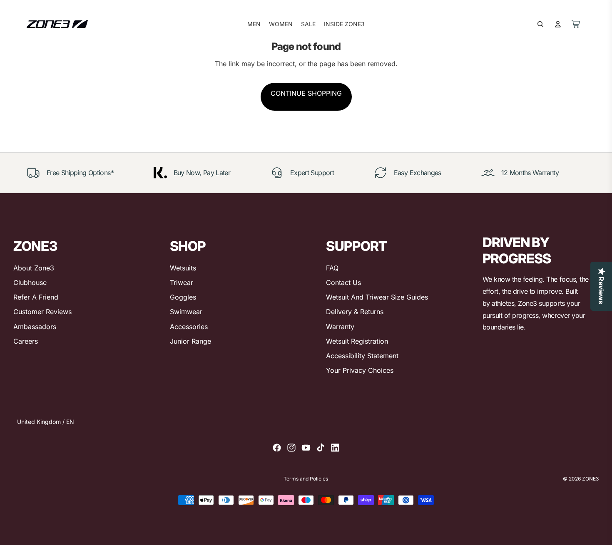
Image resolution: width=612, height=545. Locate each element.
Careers (25, 341)
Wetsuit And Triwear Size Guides (377, 297)
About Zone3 (33, 268)
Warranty (340, 326)
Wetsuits (183, 268)
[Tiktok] (321, 448)
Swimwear (186, 311)
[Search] (540, 24)
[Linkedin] (335, 448)
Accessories (189, 326)
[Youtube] (306, 448)
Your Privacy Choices (359, 370)
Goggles (183, 297)
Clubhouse (30, 282)
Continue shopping (306, 93)
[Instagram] (291, 448)
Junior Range (190, 341)
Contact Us (343, 282)
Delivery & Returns (354, 311)
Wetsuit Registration (357, 341)
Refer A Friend (35, 297)
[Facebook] (277, 448)
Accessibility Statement (362, 356)
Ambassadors (34, 326)
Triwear (181, 282)
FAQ (332, 268)
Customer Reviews (42, 311)
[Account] (558, 24)
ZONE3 (590, 479)
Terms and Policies (306, 479)
